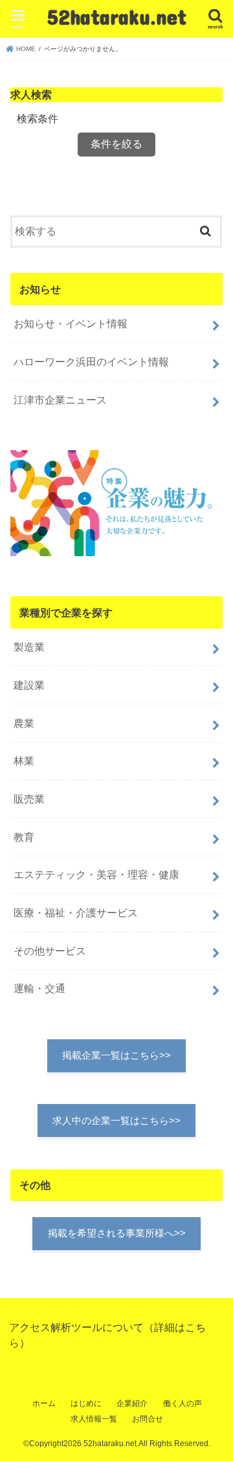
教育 (24, 837)
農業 (24, 723)
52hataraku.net (116, 16)
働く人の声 (182, 1403)
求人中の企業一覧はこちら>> (116, 1121)
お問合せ (147, 1419)
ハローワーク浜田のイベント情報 (91, 361)
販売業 (29, 799)
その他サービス (50, 951)
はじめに (86, 1403)
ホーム (44, 1403)
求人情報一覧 (94, 1419)
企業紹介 (132, 1403)
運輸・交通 (39, 988)
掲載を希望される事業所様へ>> (117, 1233)
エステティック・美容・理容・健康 (96, 874)
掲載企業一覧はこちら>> (116, 1055)
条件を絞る (116, 143)
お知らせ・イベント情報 (71, 323)
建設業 (29, 685)
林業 (24, 760)
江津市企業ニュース (60, 400)
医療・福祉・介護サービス (76, 912)
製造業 (29, 647)
